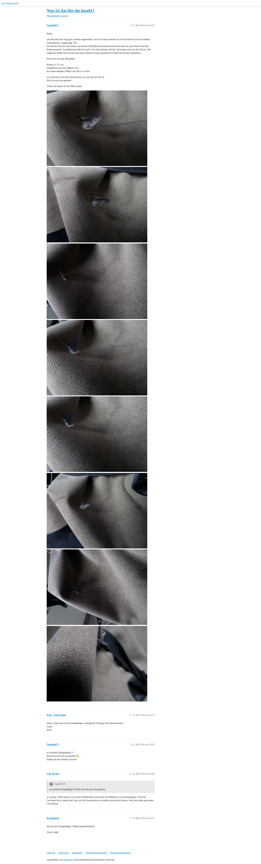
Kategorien (63, 852)
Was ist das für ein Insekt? (70, 10)
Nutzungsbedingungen (96, 852)
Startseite (51, 852)
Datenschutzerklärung (120, 852)
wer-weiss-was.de (10, 3)
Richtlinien (77, 852)
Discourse (68, 859)
